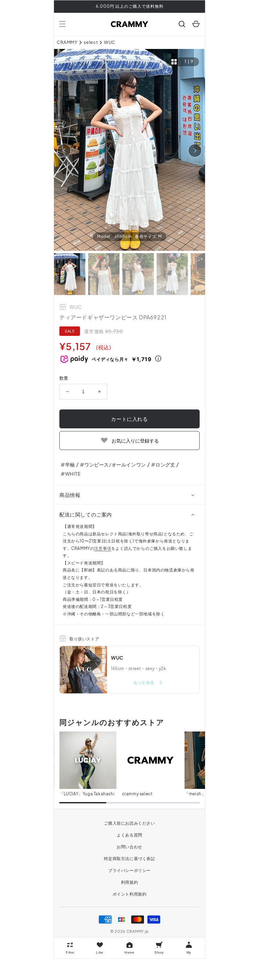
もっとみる (144, 682)
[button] (62, 24)
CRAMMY (67, 42)
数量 (63, 378)
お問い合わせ (129, 846)
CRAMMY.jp (137, 931)
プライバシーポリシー (129, 870)
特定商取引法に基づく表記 (129, 858)
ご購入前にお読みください (129, 823)
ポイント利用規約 (130, 894)
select (91, 42)
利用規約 (129, 882)
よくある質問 (129, 834)
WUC (109, 42)
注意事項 (102, 548)
